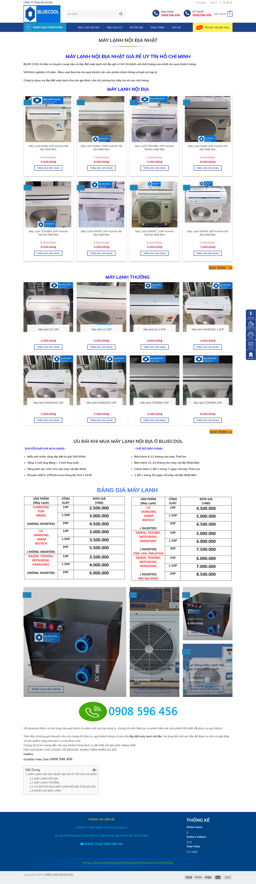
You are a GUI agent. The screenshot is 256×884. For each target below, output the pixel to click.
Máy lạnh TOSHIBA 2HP (208, 402)
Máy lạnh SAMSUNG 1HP (48, 402)
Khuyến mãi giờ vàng (217, 27)
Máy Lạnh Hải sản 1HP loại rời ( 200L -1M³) (60, 665)
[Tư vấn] (251, 334)
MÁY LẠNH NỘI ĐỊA (46, 778)
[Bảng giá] (251, 314)
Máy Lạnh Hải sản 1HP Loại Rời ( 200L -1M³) (205, 610)
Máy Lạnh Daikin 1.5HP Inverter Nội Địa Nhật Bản (101, 147)
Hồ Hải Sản (136, 27)
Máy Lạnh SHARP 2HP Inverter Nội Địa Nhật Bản (207, 233)
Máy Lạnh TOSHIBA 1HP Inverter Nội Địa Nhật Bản (154, 147)
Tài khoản (201, 2)
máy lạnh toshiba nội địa (160, 862)
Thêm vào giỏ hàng (48, 168)
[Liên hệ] (251, 344)
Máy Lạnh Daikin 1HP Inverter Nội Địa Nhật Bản (48, 147)
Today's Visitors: (196, 836)
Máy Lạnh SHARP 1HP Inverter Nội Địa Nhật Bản (101, 233)
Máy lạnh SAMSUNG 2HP (102, 402)
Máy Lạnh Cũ (114, 27)
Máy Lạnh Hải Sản (88, 27)
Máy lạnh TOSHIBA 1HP (155, 402)
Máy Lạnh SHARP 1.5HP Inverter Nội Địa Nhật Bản (154, 233)
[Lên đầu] (251, 354)
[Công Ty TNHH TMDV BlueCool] (42, 14)
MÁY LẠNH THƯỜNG (47, 782)
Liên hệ (213, 2)
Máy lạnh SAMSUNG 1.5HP (208, 329)
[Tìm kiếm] (121, 14)
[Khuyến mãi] (251, 324)
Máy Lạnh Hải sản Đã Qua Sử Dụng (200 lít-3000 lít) (154, 667)
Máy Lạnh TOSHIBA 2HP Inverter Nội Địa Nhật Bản (48, 233)
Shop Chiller (158, 27)
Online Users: (195, 827)
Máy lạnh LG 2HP (101, 329)
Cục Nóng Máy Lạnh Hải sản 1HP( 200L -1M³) (206, 667)
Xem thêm (218, 267)
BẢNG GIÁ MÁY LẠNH (48, 790)
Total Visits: (193, 846)
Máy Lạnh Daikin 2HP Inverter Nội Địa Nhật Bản (207, 147)
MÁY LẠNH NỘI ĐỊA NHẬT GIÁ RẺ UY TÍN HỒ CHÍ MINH (62, 774)
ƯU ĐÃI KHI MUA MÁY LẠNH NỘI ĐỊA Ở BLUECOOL (65, 786)
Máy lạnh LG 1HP (48, 329)
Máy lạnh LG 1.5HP (154, 329)
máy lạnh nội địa (137, 862)
